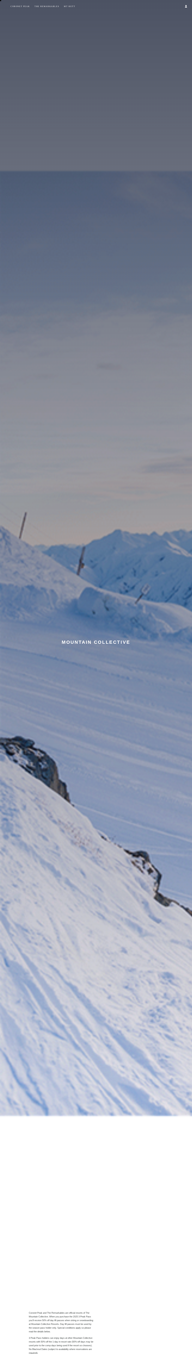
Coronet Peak (20, 6)
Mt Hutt (69, 6)
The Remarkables (46, 6)
